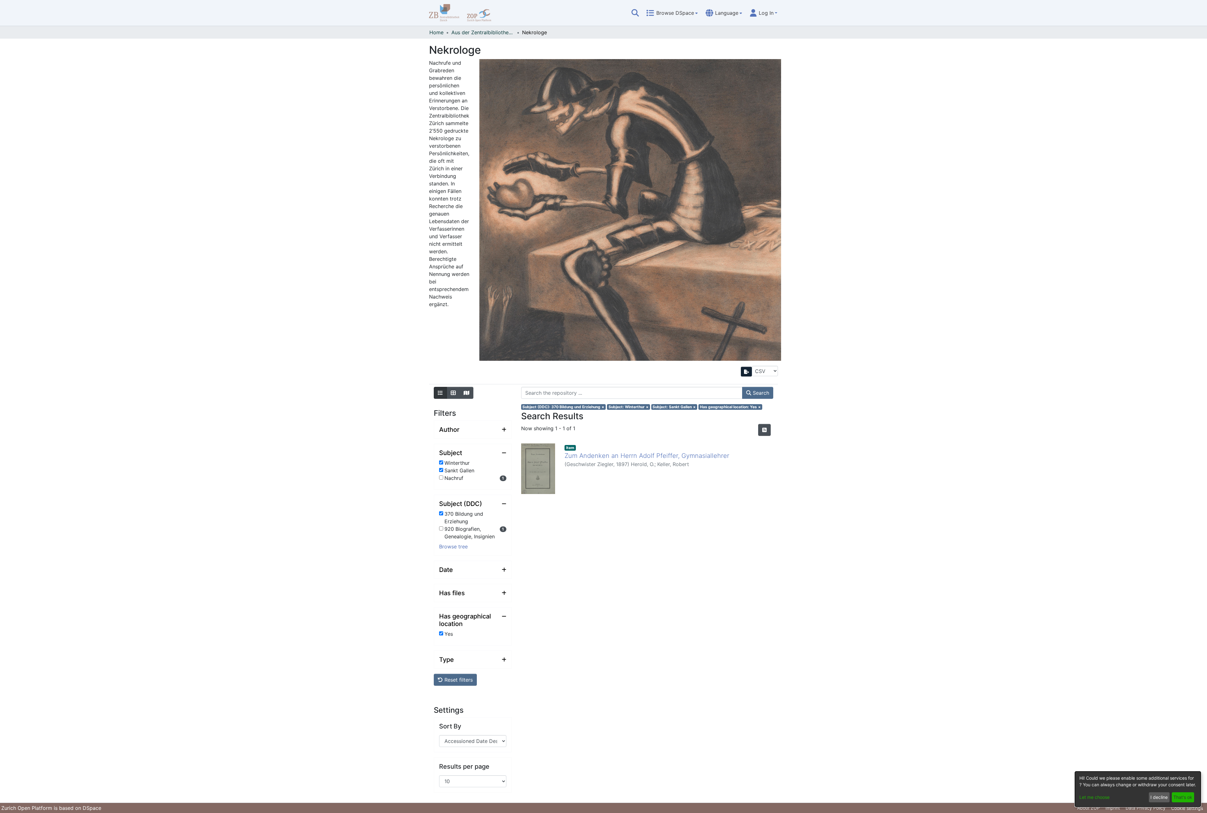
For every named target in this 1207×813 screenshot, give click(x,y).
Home (436, 32)
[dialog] (1138, 789)
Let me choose (1094, 797)
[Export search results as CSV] (746, 371)
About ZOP (1088, 807)
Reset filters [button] (458, 680)
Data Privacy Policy (1146, 807)
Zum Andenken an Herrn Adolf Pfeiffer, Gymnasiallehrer (647, 455)
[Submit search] (635, 13)
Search (760, 393)
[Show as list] (440, 393)
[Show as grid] (453, 393)
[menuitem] (672, 13)
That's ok (1182, 797)
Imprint (1112, 807)
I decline (1159, 797)
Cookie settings (1187, 808)
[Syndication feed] (764, 430)
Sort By (450, 726)
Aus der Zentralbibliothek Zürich (482, 32)
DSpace (92, 808)
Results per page (464, 766)
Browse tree (453, 546)
